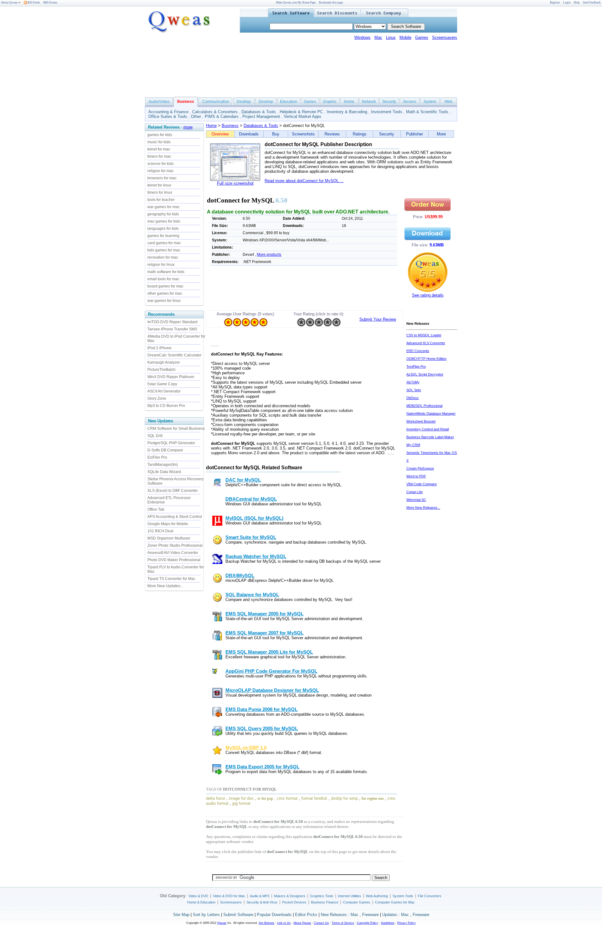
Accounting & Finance (168, 111)
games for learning (163, 236)
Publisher (414, 134)
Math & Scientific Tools (427, 111)
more (188, 127)
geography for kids (163, 214)
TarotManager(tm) (162, 464)
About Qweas (9, 2)
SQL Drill (155, 436)
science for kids (160, 163)
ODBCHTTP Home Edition (426, 359)
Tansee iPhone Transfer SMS (172, 329)
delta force (215, 798)
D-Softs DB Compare (165, 450)
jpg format (241, 803)
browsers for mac (162, 178)
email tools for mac (163, 279)
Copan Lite (414, 492)
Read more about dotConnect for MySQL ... (304, 180)
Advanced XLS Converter (425, 343)
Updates (389, 914)
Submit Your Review (377, 319)
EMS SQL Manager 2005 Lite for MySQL (269, 652)
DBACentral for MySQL (251, 499)
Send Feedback (592, 2)
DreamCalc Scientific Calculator (174, 355)
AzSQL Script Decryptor (424, 374)
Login (567, 2)
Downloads (249, 134)
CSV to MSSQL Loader (423, 335)
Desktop (244, 101)
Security (389, 101)
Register (555, 2)
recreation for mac (162, 257)
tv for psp (265, 798)
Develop (266, 101)
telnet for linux (159, 185)
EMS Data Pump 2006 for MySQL (261, 709)
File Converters (429, 896)
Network (369, 101)
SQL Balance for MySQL (252, 594)
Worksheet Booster (421, 421)
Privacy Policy (406, 922)
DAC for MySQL (243, 479)
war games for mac (163, 207)
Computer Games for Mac (395, 902)
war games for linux (164, 300)
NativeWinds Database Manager (431, 413)
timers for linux (159, 192)
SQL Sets (413, 390)
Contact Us (321, 922)
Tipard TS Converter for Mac (171, 579)
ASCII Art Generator (164, 391)
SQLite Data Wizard (164, 472)
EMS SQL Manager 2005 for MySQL (264, 613)
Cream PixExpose (420, 468)
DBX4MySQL (239, 575)
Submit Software (238, 914)
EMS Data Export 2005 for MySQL (262, 766)
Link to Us (284, 922)
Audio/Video (159, 101)
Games (421, 37)
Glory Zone (156, 398)
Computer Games (356, 902)
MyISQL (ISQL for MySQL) (254, 518)
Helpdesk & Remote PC (301, 111)
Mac (378, 37)
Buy (275, 134)
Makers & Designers (289, 896)
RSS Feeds (33, 2)
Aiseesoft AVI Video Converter (172, 552)
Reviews (332, 134)
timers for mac (159, 156)
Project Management (261, 116)
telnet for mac (158, 149)
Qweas (221, 922)
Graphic (329, 101)
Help (577, 2)
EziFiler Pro (157, 457)
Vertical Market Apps (302, 116)
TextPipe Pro (416, 366)
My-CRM (413, 445)
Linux (391, 37)
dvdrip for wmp (344, 798)
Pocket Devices (294, 902)
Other (196, 116)
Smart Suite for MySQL (250, 537)
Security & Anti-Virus (261, 902)
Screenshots (303, 134)
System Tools (403, 896)
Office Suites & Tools (167, 116)
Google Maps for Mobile (167, 524)
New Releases (334, 914)
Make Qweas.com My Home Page (296, 2)
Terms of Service (343, 922)
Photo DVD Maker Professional (173, 560)
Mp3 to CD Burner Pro (166, 405)
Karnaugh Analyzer (163, 362)
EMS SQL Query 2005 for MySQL (261, 728)
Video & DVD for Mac (229, 896)
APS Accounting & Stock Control (174, 516)
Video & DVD (198, 896)
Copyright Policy (367, 922)
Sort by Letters (206, 914)
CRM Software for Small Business (176, 428)
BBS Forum (50, 2)
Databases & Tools (258, 111)
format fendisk (314, 798)
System (430, 101)
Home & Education (201, 902)
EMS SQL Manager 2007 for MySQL (264, 632)
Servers (409, 101)
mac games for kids (163, 221)
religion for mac (160, 171)
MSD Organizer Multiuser (168, 538)
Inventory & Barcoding (347, 111)
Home (349, 101)
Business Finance (324, 902)
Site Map (181, 914)
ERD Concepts (417, 351)
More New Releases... (423, 507)
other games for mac (164, 293)
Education (288, 101)
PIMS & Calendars (222, 116)
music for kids (159, 142)
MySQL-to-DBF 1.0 (246, 747)
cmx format (287, 798)
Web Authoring (377, 896)
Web (448, 101)
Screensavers (444, 37)
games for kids (159, 135)
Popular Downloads (274, 914)
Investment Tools (386, 111)
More (441, 134)
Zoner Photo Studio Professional (175, 545)
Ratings (360, 134)
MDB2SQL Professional (424, 406)
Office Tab (155, 509)
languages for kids (163, 228)
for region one (373, 798)
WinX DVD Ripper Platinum (170, 377)
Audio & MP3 (259, 896)
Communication (215, 101)
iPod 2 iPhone (159, 348)
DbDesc (412, 398)
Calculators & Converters (215, 111)
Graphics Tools (321, 896)
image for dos (241, 798)
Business (230, 125)
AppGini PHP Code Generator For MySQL (271, 671)
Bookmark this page (331, 2)
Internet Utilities (349, 896)
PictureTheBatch (161, 369)
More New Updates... (165, 586)
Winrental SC (416, 500)
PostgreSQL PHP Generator (171, 443)
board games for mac (165, 286)
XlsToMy (413, 382)
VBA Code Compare (421, 484)
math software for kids (165, 272)
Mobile (405, 37)
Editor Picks (306, 914)
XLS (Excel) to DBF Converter (172, 490)
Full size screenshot (235, 183)
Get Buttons (266, 922)
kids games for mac (163, 250)
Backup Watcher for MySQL (255, 556)
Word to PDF (416, 476)
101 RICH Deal (160, 531)
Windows (362, 37)
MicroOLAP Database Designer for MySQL (272, 690)
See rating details (428, 295)
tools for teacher (161, 200)
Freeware (370, 914)
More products (269, 254)
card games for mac (164, 243)
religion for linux (161, 264)
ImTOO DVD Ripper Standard (172, 322)
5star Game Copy (162, 384)
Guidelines (387, 922)
